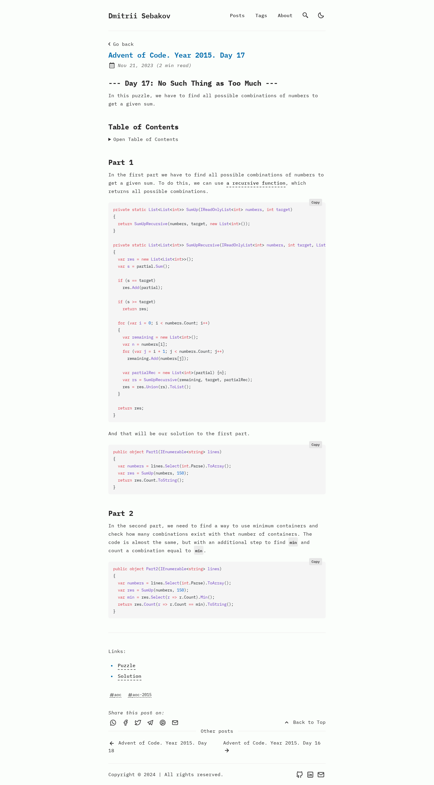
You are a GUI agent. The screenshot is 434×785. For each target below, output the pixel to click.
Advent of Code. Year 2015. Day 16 (272, 743)
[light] (321, 15)
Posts (237, 15)
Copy (315, 202)
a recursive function (255, 183)
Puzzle (127, 665)
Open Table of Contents (145, 139)
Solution (129, 676)
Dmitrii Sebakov (139, 15)
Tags (261, 15)
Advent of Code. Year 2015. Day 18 (157, 746)
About (285, 15)
